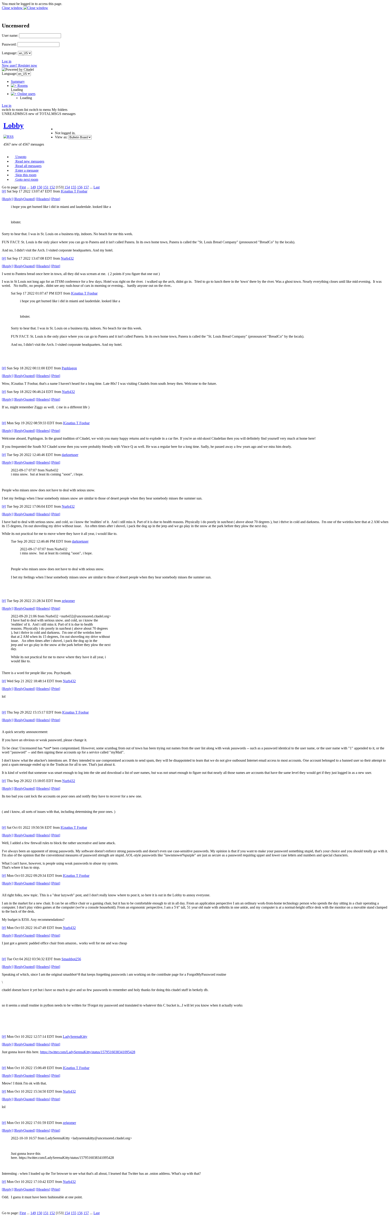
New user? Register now (19, 65)
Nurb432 (67, 258)
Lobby (13, 125)
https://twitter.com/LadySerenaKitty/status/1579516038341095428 (87, 1052)
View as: (61, 137)
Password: (9, 44)
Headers (43, 199)
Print (55, 199)
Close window (13, 8)
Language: (9, 53)
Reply (7, 199)
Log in (6, 61)
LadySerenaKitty (75, 1036)
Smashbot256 (71, 959)
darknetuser (70, 455)
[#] (4, 191)
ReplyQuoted (24, 199)
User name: (10, 35)
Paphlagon (69, 368)
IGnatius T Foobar (74, 191)
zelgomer (68, 601)
